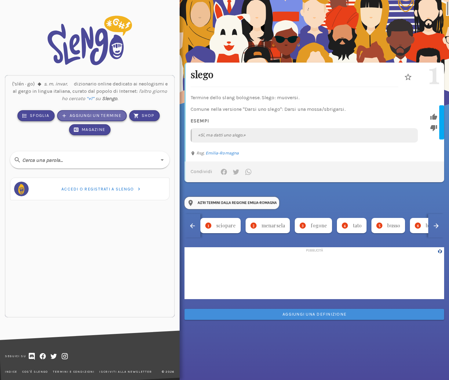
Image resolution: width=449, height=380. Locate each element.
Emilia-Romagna (222, 153)
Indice (11, 372)
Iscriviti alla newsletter (125, 372)
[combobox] (90, 159)
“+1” (90, 103)
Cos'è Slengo (35, 372)
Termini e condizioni (73, 372)
